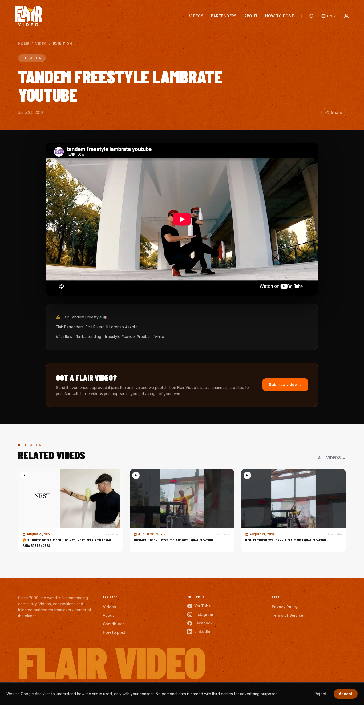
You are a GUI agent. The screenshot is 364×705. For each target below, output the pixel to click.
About (251, 16)
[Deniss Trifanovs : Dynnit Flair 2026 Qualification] (293, 510)
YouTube (202, 606)
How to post (279, 16)
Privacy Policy (285, 606)
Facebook (203, 623)
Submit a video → (285, 384)
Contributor (113, 624)
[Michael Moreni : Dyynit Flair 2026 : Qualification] (182, 510)
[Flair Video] (28, 16)
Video (41, 44)
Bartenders (224, 16)
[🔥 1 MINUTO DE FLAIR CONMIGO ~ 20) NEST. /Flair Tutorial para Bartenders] (70, 510)
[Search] (311, 16)
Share (336, 112)
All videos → (332, 457)
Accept (345, 693)
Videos (196, 16)
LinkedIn (202, 631)
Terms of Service (287, 615)
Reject (320, 693)
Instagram (203, 614)
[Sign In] (346, 16)
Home (23, 44)
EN (329, 16)
